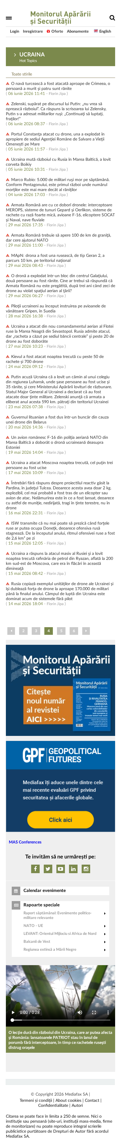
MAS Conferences (25, 842)
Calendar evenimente (44, 890)
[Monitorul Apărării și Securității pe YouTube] (60, 869)
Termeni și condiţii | (37, 1101)
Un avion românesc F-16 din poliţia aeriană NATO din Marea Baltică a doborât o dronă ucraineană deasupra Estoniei (57, 443)
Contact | (93, 1101)
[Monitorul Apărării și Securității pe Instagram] (86, 869)
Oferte (57, 32)
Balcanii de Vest (36, 942)
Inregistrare (33, 32)
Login (14, 32)
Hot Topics (28, 61)
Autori (77, 1106)
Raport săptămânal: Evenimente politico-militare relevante (57, 915)
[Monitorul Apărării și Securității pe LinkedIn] (73, 869)
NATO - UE (33, 926)
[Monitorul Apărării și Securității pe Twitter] (48, 869)
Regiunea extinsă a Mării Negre (49, 950)
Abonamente (78, 32)
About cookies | (70, 1101)
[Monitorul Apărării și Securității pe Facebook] (35, 869)
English (105, 32)
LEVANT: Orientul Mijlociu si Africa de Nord (59, 934)
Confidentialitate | (54, 1106)
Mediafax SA (76, 1094)
